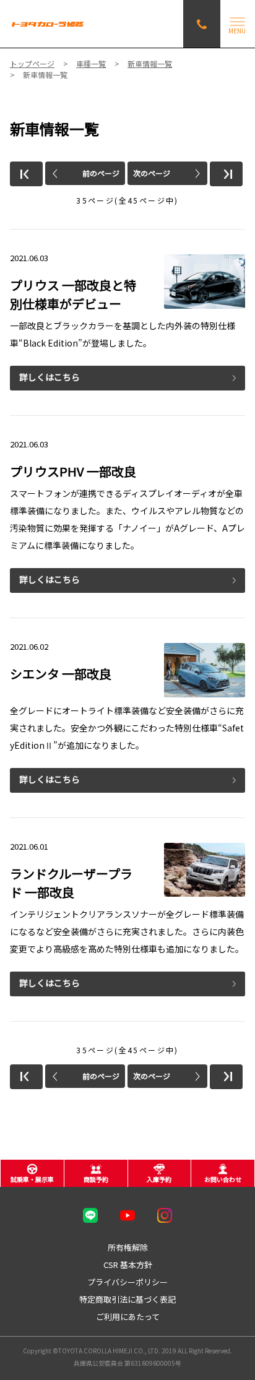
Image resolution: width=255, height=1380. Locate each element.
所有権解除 (128, 1247)
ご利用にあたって (128, 1317)
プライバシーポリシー (127, 1282)
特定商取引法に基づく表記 (127, 1299)
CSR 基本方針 (127, 1265)
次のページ (151, 173)
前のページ (100, 173)
